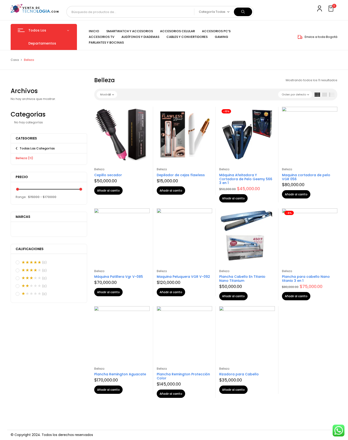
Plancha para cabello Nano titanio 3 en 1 (306, 278)
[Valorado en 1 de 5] (31, 294)
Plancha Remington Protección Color (183, 376)
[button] (331, 8)
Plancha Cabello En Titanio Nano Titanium (242, 278)
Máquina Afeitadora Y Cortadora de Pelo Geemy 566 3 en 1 (245, 179)
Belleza (24, 158)
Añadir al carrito (108, 191)
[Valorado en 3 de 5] (31, 278)
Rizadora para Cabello (239, 374)
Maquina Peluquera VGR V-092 (183, 276)
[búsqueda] (243, 12)
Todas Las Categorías (37, 148)
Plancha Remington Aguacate (120, 374)
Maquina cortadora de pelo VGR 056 (306, 177)
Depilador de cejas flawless (181, 175)
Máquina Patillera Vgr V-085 (118, 276)
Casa (15, 60)
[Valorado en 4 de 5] (31, 270)
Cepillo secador (108, 175)
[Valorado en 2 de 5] (31, 286)
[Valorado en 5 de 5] (31, 262)
